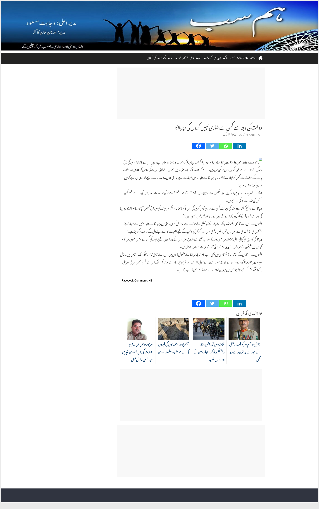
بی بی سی (217, 57)
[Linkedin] (239, 146)
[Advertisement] (191, 93)
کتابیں (149, 57)
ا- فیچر (185, 57)
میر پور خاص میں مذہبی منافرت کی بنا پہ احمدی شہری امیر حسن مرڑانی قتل (137, 351)
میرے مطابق (195, 57)
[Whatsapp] (225, 146)
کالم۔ (232, 57)
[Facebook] (198, 146)
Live (252, 57)
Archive (242, 57)
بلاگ (225, 57)
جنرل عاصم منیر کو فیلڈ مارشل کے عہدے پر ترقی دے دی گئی (244, 351)
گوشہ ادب (208, 57)
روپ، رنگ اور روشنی (163, 57)
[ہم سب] (159, 26)
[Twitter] (212, 146)
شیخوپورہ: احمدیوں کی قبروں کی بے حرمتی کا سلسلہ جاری (173, 347)
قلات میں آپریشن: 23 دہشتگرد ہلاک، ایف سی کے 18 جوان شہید (208, 351)
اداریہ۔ (177, 57)
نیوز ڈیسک (228, 134)
